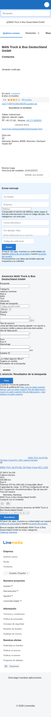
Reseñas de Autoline (12, 629)
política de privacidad (19, 254)
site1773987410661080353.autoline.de (19, 104)
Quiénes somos (10, 557)
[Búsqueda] (47, 13)
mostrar (6, 370)
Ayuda (6, 562)
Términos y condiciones (14, 614)
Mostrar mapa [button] (8, 168)
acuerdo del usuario (38, 523)
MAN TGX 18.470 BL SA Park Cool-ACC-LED (24, 467)
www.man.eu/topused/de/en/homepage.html (22, 129)
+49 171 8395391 (34, 120)
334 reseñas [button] (27, 100)
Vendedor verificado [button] (11, 69)
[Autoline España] (18, 4)
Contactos (7, 566)
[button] (46, 4)
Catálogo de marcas (12, 634)
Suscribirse (9, 517)
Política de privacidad (13, 619)
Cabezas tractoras (8, 532)
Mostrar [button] (22, 120)
